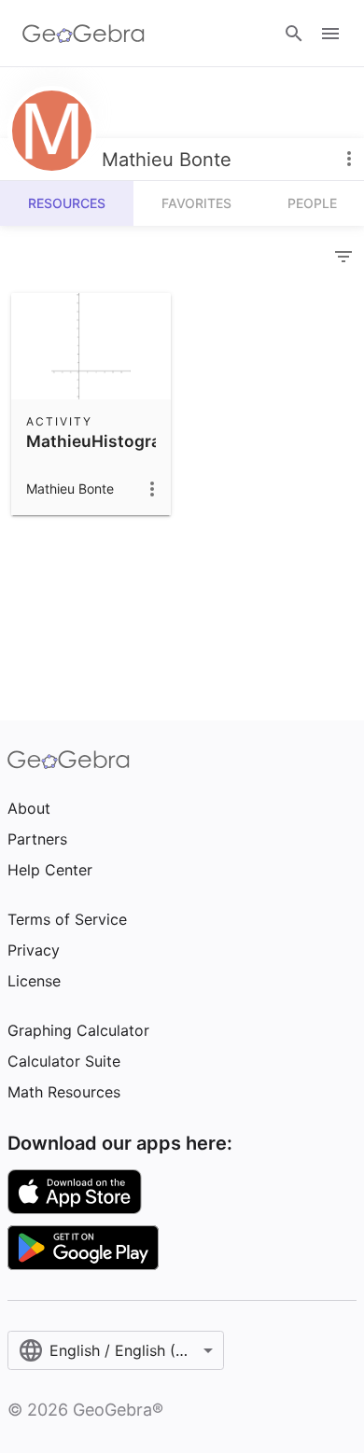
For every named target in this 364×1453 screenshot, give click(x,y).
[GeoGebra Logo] (83, 33)
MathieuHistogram (100, 441)
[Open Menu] (330, 33)
